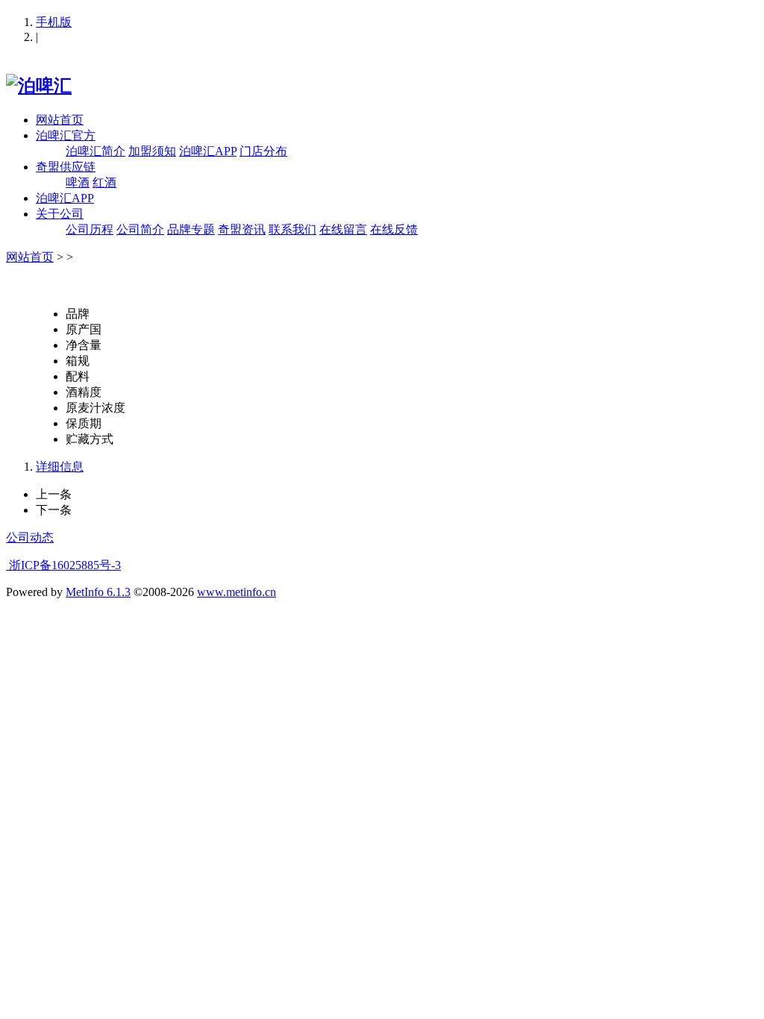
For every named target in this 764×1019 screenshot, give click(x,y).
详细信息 (60, 466)
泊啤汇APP (208, 151)
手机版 (54, 22)
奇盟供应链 (66, 166)
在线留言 (343, 229)
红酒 (104, 182)
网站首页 (60, 119)
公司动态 (30, 537)
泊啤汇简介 (95, 151)
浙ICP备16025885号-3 (63, 565)
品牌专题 (191, 229)
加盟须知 (152, 151)
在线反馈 (394, 229)
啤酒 (78, 182)
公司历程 (89, 229)
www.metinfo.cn (236, 592)
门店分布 (263, 151)
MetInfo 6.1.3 (98, 592)
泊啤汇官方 (66, 135)
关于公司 (60, 213)
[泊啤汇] (39, 85)
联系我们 (292, 229)
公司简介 (140, 229)
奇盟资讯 (242, 229)
